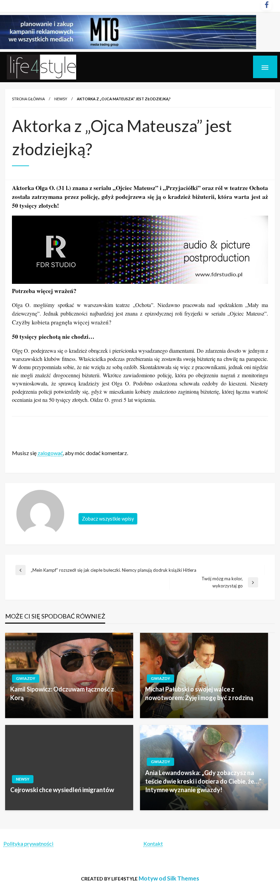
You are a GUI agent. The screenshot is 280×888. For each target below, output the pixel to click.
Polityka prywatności (28, 843)
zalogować (50, 453)
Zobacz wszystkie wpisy (108, 519)
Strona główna (28, 99)
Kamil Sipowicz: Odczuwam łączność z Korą (62, 693)
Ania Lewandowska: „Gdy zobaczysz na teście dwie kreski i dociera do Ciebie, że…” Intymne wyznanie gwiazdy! (203, 781)
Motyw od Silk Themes (169, 878)
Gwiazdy (25, 678)
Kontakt (153, 843)
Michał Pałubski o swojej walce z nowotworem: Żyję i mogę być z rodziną (199, 693)
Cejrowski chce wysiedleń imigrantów (62, 790)
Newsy (60, 99)
